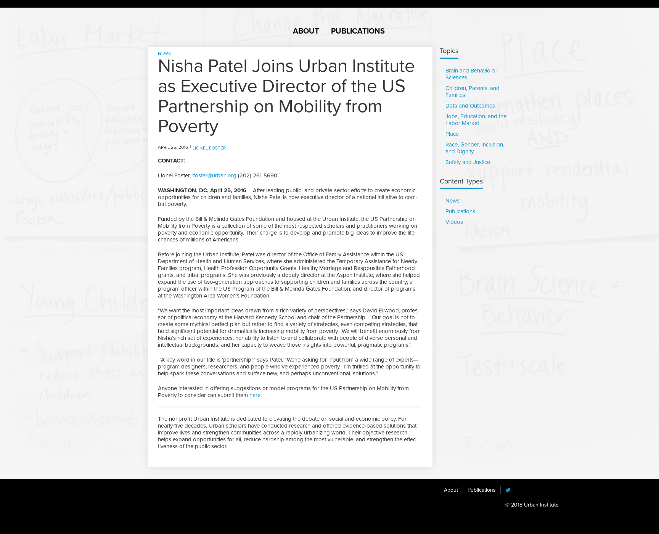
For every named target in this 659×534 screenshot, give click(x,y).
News (164, 53)
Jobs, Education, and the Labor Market (475, 120)
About (451, 490)
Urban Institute (239, 503)
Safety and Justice (467, 162)
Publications (460, 211)
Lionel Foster (209, 148)
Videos (454, 222)
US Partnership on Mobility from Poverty (187, 27)
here (254, 395)
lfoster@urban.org (214, 175)
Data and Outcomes (470, 105)
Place (452, 133)
